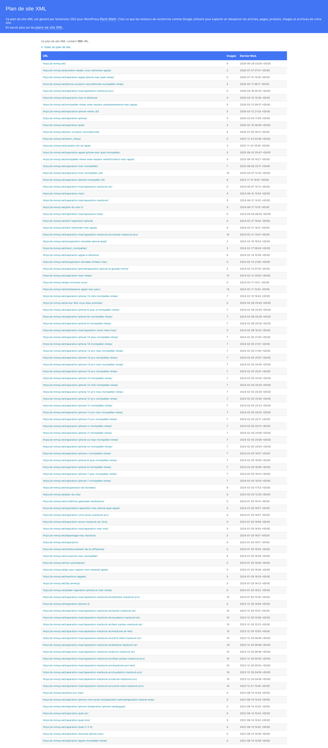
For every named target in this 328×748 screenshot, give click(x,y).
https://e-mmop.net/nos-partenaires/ (64, 562)
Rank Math (108, 19)
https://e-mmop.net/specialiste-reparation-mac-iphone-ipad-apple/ (81, 508)
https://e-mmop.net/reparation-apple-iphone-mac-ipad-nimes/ (78, 77)
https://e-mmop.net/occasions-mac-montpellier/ (70, 556)
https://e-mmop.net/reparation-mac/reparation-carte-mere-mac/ (79, 330)
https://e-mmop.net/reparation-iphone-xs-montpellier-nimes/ (77, 446)
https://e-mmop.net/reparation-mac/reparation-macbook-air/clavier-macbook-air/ (89, 610)
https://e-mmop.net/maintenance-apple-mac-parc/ (71, 289)
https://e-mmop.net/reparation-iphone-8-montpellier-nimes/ (77, 467)
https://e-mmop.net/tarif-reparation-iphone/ (68, 220)
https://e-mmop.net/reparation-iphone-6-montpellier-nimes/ (77, 323)
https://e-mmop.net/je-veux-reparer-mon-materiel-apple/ (75, 569)
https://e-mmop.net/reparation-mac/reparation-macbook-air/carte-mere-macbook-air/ (92, 638)
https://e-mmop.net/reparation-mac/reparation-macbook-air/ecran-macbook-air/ (89, 651)
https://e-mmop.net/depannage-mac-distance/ (69, 535)
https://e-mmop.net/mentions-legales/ (64, 576)
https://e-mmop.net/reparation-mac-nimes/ (67, 275)
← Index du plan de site (55, 47)
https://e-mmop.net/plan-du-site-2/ (63, 207)
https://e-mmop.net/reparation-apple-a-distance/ (71, 255)
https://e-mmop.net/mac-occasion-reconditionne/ (71, 132)
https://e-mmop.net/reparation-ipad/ (63, 125)
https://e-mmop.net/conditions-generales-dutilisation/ (73, 501)
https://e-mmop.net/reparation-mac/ (63, 193)
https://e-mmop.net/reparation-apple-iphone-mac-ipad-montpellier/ (81, 152)
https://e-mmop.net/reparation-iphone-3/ (66, 603)
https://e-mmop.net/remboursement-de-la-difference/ (73, 549)
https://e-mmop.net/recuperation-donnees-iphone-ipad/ (74, 241)
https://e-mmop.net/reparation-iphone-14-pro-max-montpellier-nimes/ (83, 350)
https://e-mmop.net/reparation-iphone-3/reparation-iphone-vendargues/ (84, 706)
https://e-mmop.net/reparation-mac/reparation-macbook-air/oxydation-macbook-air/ (91, 617)
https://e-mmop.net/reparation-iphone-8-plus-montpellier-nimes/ (80, 460)
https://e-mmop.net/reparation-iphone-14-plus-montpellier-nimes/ (80, 337)
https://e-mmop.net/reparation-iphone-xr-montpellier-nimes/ (77, 426)
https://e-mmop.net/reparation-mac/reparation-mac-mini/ (75, 528)
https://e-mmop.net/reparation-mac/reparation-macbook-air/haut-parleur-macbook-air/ (92, 624)
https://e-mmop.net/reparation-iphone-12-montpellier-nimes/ (77, 405)
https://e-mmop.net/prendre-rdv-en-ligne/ (67, 145)
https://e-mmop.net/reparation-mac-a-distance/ (70, 97)
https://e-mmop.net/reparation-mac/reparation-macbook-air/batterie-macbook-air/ (90, 645)
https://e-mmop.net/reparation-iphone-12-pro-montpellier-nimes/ (80, 398)
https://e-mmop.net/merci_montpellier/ (65, 248)
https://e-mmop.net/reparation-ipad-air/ (65, 713)
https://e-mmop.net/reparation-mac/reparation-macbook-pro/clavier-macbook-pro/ (90, 234)
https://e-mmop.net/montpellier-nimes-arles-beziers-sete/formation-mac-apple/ (88, 159)
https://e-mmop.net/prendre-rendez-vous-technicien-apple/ (77, 70)
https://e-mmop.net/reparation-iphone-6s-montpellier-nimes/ (77, 316)
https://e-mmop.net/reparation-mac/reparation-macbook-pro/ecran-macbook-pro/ (90, 679)
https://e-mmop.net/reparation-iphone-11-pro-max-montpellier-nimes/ (83, 412)
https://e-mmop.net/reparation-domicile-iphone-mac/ (73, 733)
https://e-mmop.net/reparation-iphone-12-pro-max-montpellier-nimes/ (83, 391)
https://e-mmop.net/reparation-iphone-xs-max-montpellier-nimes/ (80, 439)
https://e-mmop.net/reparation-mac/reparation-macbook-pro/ (78, 90)
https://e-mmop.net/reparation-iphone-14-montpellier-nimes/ (77, 344)
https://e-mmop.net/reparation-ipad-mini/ (66, 720)
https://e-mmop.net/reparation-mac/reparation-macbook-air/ (77, 186)
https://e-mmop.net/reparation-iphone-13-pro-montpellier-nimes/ (80, 371)
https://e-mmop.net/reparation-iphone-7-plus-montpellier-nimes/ (80, 474)
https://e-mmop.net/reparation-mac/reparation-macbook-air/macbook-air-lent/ (87, 631)
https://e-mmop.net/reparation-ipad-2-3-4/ (67, 727)
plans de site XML (49, 27)
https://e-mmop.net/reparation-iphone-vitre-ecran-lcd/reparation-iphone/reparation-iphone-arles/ (98, 699)
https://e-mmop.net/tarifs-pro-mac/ (63, 692)
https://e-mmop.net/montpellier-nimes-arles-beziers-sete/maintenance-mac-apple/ (90, 104)
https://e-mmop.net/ (54, 63)
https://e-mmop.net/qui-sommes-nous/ (65, 282)
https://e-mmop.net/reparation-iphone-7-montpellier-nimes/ (77, 480)
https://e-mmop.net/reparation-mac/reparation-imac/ (73, 214)
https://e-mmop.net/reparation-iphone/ (65, 118)
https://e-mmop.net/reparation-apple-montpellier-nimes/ (75, 740)
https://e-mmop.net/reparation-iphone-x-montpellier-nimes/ (77, 453)
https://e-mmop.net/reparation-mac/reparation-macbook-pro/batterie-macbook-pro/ (91, 597)
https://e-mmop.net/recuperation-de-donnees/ (69, 487)
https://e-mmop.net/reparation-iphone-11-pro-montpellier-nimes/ (80, 419)
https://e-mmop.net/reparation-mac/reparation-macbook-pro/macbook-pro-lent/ (89, 665)
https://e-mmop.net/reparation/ (60, 542)
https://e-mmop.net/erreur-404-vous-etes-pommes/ (72, 303)
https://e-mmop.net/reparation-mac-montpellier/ (70, 166)
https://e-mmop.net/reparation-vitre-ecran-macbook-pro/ (76, 515)
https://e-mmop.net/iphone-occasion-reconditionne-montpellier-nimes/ (83, 84)
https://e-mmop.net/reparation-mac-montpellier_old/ (73, 173)
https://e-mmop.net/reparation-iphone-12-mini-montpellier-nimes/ (80, 385)
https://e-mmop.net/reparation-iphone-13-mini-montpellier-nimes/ (80, 296)
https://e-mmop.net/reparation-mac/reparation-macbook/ (75, 200)
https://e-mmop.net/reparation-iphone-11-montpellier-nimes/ (77, 432)
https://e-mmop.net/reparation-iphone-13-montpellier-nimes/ (77, 378)
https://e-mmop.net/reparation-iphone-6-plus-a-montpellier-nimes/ (81, 309)
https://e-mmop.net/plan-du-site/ (61, 494)
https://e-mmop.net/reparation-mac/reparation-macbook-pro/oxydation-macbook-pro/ (92, 672)
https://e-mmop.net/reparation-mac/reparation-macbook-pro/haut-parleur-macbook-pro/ (94, 658)
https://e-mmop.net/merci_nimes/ (62, 138)
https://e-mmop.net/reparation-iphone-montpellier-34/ (74, 179)
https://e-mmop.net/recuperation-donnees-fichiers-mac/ (75, 261)
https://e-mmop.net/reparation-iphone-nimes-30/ (71, 111)
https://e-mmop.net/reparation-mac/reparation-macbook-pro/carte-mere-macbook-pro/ (93, 686)
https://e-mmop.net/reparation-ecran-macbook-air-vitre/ (75, 521)
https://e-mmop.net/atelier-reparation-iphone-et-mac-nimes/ (77, 590)
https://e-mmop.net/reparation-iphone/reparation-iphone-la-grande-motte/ (85, 268)
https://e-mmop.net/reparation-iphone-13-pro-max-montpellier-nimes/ (83, 364)
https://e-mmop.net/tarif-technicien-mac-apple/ (70, 227)
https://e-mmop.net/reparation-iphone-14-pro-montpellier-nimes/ (80, 357)
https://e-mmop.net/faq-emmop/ (61, 583)
